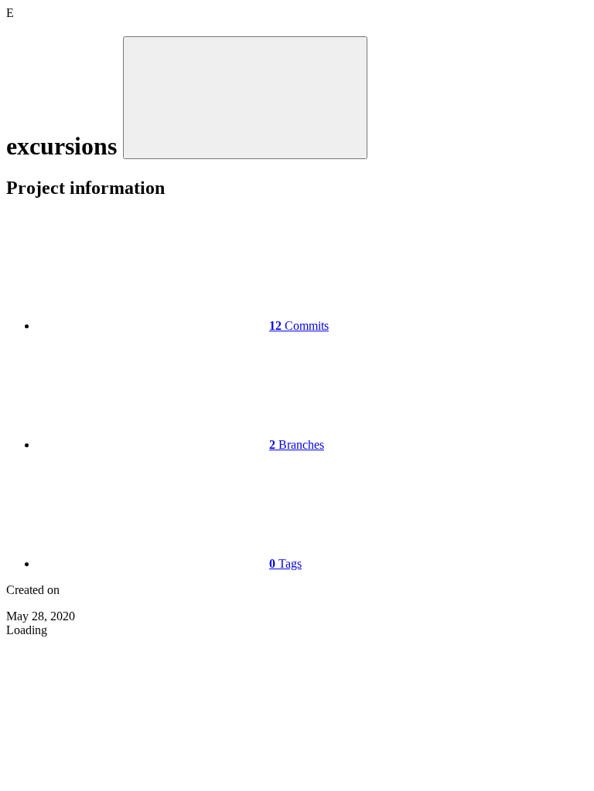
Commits (299, 325)
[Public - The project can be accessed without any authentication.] (245, 97)
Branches (296, 444)
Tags (285, 563)
